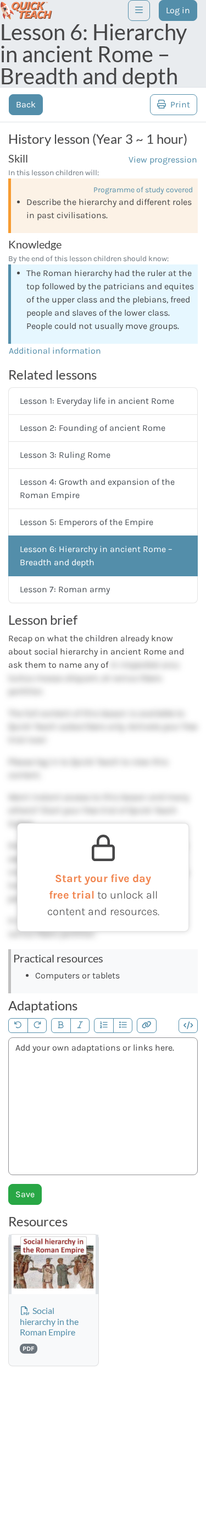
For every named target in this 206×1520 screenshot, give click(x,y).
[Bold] (61, 1025)
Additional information (55, 350)
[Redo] (37, 1025)
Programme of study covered (143, 189)
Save (25, 1194)
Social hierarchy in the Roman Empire (49, 1321)
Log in (178, 10)
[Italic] (80, 1025)
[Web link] (147, 1025)
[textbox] (103, 1106)
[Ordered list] (104, 1025)
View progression (163, 159)
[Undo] (18, 1025)
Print (179, 104)
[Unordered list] (123, 1025)
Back (26, 104)
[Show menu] (139, 10)
